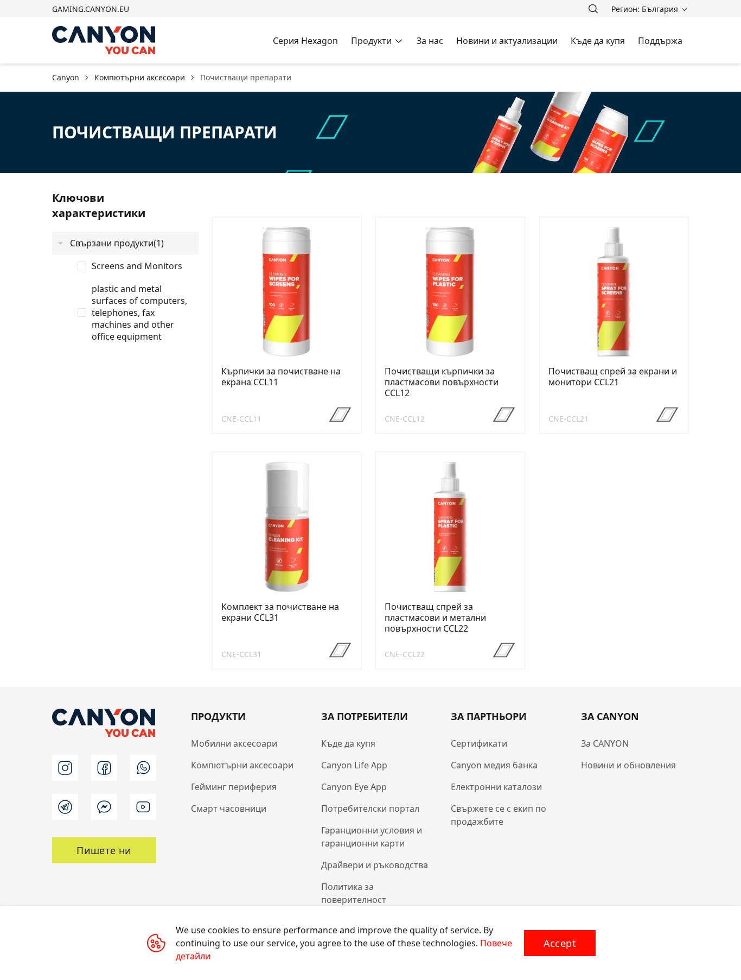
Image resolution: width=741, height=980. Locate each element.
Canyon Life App (354, 765)
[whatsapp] (143, 768)
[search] (593, 8)
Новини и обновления (628, 765)
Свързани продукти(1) (117, 243)
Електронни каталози (496, 787)
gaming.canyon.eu (90, 9)
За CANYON (605, 743)
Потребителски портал (370, 808)
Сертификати (479, 743)
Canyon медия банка (494, 765)
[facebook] (104, 768)
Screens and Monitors (137, 266)
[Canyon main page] (104, 40)
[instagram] (65, 768)
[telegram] (65, 807)
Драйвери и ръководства (374, 865)
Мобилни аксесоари (234, 743)
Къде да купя (348, 743)
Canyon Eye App (354, 787)
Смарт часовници (228, 808)
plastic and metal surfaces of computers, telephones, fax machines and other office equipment (139, 312)
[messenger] (104, 807)
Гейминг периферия (234, 787)
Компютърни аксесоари (242, 765)
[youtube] (143, 807)
